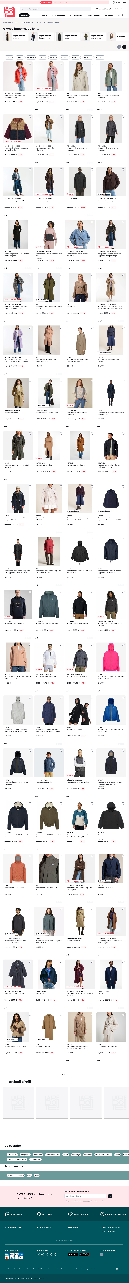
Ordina (8, 57)
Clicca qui (86, 1201)
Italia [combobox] (120, 1269)
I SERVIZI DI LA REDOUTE (44, 1227)
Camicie (44, 15)
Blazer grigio (76, 1155)
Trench (65, 1155)
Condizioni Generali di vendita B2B (33, 1269)
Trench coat (37, 1155)
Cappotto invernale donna (17, 1159)
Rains (29, 1175)
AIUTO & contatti (73, 1227)
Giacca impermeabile (51, 22)
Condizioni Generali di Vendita (13, 1269)
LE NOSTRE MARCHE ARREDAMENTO (110, 1227)
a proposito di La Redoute (13, 1227)
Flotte (37, 1175)
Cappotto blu (12, 1155)
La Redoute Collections (16, 1175)
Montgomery (25, 1155)
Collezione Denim (93, 15)
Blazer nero (88, 1155)
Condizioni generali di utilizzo (89, 1269)
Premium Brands (76, 15)
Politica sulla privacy (61, 1269)
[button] (122, 9)
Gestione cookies (74, 1269)
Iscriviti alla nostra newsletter (76, 1192)
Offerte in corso (49, 1269)
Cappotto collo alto (53, 1155)
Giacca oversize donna (103, 1155)
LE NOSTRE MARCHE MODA (107, 1231)
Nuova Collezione (58, 15)
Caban (117, 1155)
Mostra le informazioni (64, 1241)
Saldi (34, 15)
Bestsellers (109, 15)
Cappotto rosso (35, 1159)
